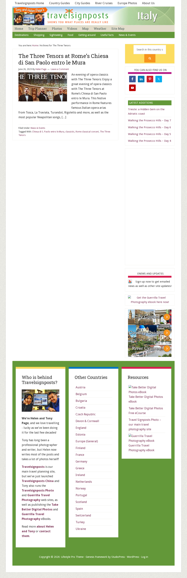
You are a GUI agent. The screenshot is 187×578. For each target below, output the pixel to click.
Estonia (80, 434)
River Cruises (103, 3)
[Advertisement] (155, 206)
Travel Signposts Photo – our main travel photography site (145, 424)
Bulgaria (81, 401)
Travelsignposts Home (29, 3)
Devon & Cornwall (87, 421)
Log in (144, 556)
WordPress (133, 556)
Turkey (80, 522)
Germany (81, 461)
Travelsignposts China (38, 481)
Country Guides (59, 3)
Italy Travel (93, 16)
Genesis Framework (96, 556)
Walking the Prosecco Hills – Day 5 (149, 134)
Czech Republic (86, 414)
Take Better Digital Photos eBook (146, 399)
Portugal (81, 495)
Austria (80, 387)
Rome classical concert (87, 131)
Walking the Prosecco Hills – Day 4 (149, 140)
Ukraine (81, 529)
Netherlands (84, 481)
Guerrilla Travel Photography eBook (141, 448)
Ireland (80, 475)
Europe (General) (87, 441)
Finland (80, 448)
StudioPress (118, 556)
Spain (79, 508)
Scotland (81, 502)
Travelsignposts (33, 467)
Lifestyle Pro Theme (72, 556)
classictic (70, 131)
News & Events (38, 128)
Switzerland (83, 515)
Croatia (80, 407)
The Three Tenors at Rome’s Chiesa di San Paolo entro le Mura (63, 59)
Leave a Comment (60, 69)
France (80, 454)
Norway (81, 488)
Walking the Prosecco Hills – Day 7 (149, 120)
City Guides (82, 3)
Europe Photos (127, 3)
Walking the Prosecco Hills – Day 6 (149, 127)
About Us (148, 3)
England (81, 428)
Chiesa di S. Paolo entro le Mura (48, 131)
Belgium (81, 394)
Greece (80, 468)
